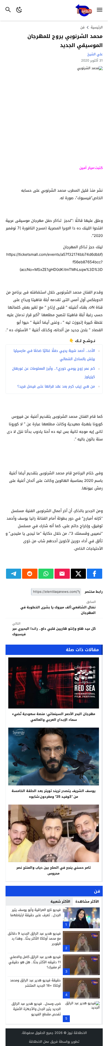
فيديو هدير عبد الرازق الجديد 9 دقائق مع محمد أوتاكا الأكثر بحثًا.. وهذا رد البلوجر (34, 938)
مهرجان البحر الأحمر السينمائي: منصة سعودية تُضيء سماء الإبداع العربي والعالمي (53, 717)
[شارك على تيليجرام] (13, 574)
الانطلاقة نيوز (77, 1033)
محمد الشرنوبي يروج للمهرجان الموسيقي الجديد (65, 40)
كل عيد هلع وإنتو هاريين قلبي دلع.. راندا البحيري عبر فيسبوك (54, 629)
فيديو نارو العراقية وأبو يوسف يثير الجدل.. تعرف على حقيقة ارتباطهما (35, 912)
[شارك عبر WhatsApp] (46, 574)
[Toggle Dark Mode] (19, 10)
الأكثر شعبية (60, 901)
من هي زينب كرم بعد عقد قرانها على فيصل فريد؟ (56, 386)
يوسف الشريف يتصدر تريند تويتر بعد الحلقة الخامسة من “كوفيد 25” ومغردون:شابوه (53, 794)
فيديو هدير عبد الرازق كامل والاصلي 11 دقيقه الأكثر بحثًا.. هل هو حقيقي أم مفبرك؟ (35, 962)
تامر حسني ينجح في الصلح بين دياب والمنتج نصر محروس (53, 870)
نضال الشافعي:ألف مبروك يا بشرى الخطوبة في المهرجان (58, 607)
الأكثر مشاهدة (87, 901)
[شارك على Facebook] (94, 574)
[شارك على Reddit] (29, 574)
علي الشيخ (95, 54)
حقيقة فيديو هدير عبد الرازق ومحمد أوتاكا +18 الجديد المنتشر (35, 983)
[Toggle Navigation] (101, 10)
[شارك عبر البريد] (62, 574)
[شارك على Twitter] (78, 574)
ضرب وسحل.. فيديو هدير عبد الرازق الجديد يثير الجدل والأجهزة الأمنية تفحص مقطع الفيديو (36, 1008)
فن (82, 27)
